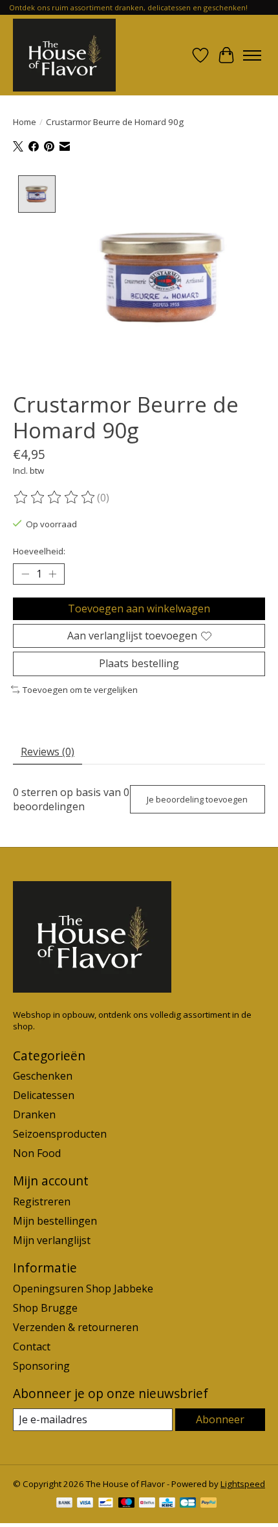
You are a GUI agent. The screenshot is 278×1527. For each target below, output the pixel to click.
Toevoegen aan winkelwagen (139, 608)
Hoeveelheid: (39, 551)
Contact (31, 1346)
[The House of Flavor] (64, 55)
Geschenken (42, 1076)
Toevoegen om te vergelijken (80, 689)
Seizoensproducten (60, 1134)
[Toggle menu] (252, 55)
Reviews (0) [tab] (47, 751)
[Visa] (85, 1503)
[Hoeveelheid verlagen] (25, 574)
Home (24, 122)
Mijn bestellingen (55, 1221)
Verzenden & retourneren (75, 1327)
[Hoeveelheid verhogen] (52, 574)
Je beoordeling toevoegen (197, 799)
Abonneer (220, 1419)
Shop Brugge (45, 1308)
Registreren (41, 1201)
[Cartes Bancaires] (188, 1503)
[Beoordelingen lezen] (55, 497)
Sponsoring (41, 1366)
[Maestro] (126, 1503)
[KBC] (167, 1503)
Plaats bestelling (139, 663)
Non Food (37, 1153)
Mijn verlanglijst (52, 1240)
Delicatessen (43, 1095)
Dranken (34, 1114)
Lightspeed (242, 1484)
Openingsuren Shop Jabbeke (83, 1288)
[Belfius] (147, 1503)
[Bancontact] (106, 1503)
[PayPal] (208, 1503)
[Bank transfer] (64, 1503)
